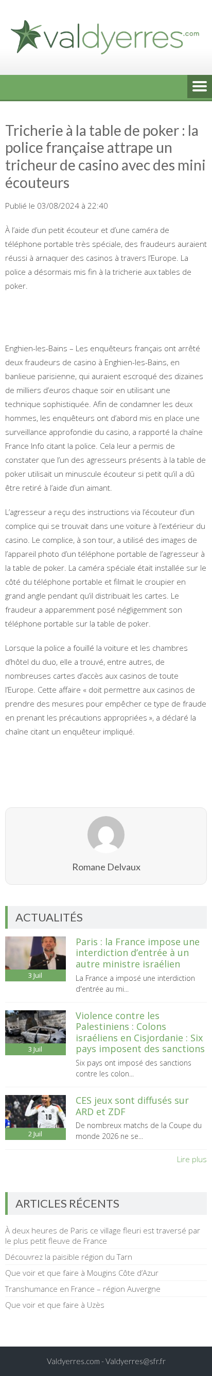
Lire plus (192, 1159)
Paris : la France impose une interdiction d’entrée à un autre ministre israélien (138, 952)
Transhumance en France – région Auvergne (83, 1289)
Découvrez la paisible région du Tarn (68, 1257)
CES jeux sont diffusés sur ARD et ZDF (132, 1106)
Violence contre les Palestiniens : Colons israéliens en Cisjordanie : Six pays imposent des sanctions (140, 1032)
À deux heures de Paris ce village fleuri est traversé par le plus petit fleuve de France (102, 1235)
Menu (199, 87)
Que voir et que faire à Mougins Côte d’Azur (81, 1273)
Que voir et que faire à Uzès (54, 1305)
